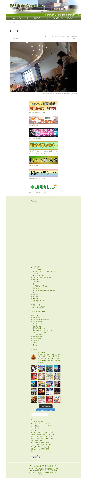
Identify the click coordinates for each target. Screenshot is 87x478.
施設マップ (36, 296)
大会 (32, 436)
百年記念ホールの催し (38, 443)
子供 (36, 436)
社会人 (33, 445)
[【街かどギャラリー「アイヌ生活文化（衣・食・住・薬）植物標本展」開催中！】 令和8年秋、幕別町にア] (41, 376)
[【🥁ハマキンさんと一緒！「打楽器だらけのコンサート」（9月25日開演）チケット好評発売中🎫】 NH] (49, 376)
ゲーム (43, 426)
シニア (49, 426)
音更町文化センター (39, 326)
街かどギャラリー (36, 447)
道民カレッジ (37, 345)
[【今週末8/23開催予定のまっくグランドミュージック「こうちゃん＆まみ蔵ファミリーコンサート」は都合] (34, 376)
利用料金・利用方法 (41, 286)
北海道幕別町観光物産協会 (41, 319)
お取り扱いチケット (37, 422)
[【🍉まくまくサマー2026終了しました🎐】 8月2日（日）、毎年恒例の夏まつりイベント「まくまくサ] (34, 391)
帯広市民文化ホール (39, 328)
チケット (28, 18)
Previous (14, 39)
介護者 (33, 434)
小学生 (33, 438)
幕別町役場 (36, 317)
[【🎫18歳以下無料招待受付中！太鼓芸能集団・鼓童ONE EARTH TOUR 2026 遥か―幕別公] (34, 399)
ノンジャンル (42, 428)
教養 (47, 438)
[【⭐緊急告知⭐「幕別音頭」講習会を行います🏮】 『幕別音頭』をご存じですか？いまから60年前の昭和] (41, 391)
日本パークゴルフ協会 (40, 332)
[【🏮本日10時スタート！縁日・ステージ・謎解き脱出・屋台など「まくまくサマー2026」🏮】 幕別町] (41, 399)
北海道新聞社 (37, 338)
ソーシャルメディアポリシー (42, 278)
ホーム (12, 18)
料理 (51, 438)
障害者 (48, 449)
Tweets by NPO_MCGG (38, 311)
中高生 (51, 432)
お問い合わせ (37, 269)
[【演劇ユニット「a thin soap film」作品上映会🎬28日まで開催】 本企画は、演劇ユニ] (34, 368)
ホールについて (15, 22)
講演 (49, 447)
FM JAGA (36, 341)
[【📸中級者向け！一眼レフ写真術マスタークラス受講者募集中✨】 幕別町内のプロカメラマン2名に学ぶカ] (49, 391)
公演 (48, 434)
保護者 (39, 434)
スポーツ (33, 428)
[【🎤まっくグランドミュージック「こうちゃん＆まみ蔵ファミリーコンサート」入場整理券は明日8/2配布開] (49, 399)
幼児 (38, 438)
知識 (47, 443)
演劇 (36, 440)
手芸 (42, 438)
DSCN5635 (73, 37)
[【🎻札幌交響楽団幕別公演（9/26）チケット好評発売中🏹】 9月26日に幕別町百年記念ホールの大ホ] (57, 391)
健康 (44, 434)
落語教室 (70, 18)
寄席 (50, 436)
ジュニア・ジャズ (58, 18)
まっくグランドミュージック (40, 424)
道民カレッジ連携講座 (38, 449)
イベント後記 (35, 426)
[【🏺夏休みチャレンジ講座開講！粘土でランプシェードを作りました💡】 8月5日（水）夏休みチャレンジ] (57, 384)
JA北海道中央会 (38, 334)
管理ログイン (43, 474)
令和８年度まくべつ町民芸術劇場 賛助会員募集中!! (44, 290)
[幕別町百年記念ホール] (43, 6)
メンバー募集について (42, 275)
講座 (45, 447)
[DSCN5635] (43, 92)
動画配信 (37, 18)
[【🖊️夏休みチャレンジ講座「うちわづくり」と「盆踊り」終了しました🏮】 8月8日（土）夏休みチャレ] (41, 384)
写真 (53, 434)
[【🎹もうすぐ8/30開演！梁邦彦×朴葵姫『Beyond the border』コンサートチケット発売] (49, 368)
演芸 (41, 440)
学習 (45, 436)
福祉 (38, 445)
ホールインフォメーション (39, 432)
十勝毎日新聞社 (37, 336)
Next (74, 39)
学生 (41, 436)
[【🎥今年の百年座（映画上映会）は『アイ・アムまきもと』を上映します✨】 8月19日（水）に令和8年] (34, 384)
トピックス (46, 18)
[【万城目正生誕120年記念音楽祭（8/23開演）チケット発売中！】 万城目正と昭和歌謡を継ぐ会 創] (49, 384)
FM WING (36, 343)
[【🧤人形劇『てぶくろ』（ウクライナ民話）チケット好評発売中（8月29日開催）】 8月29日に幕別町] (57, 399)
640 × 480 (66, 37)
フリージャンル (35, 430)
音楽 (32, 451)
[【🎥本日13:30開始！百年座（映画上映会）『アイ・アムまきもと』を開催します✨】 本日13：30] (57, 368)
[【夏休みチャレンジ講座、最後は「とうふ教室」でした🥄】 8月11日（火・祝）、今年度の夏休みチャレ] (57, 376)
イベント (20, 18)
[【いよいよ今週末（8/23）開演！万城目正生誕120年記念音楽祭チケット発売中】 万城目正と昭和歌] (41, 368)
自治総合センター (38, 324)
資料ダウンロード (29, 22)
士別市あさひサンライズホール (42, 330)
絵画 (42, 445)
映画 (32, 440)
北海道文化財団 (37, 322)
